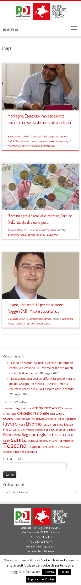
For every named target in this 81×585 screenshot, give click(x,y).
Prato (17, 435)
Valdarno (65, 446)
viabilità (7, 452)
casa (14, 413)
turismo (53, 446)
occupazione (42, 429)
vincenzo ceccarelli (25, 452)
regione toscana (51, 434)
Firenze (37, 418)
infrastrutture (66, 418)
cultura (60, 413)
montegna (14, 146)
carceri (7, 413)
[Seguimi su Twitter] (9, 30)
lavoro (20, 323)
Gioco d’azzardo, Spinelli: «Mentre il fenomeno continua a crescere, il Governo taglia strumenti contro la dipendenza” (41, 368)
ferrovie (26, 419)
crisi (52, 413)
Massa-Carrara (12, 429)
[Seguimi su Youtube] (17, 30)
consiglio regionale (33, 413)
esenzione (56, 141)
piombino (62, 429)
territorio (68, 441)
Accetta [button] (49, 572)
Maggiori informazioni (25, 571)
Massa (68, 424)
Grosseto (50, 419)
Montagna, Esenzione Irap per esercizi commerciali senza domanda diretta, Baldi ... (39, 122)
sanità (19, 439)
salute (6, 441)
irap (66, 141)
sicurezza (45, 441)
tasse (25, 146)
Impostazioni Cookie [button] (41, 579)
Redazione (49, 146)
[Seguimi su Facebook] (13, 30)
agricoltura (23, 408)
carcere (68, 408)
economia (14, 234)
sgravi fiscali (35, 234)
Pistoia (8, 434)
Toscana (35, 146)
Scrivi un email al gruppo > (40, 546)
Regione (29, 434)
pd (53, 429)
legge (21, 424)
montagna (28, 429)
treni (44, 447)
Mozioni (20, 141)
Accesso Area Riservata (41, 551)
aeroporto (9, 408)
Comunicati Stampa (44, 136)
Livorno (34, 424)
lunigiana (57, 424)
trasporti (33, 446)
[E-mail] (5, 30)
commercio (42, 141)
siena (57, 440)
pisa (72, 429)
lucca (47, 424)
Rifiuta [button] (65, 572)
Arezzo (57, 408)
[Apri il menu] (74, 28)
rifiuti (70, 435)
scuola (33, 440)
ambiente (41, 408)
